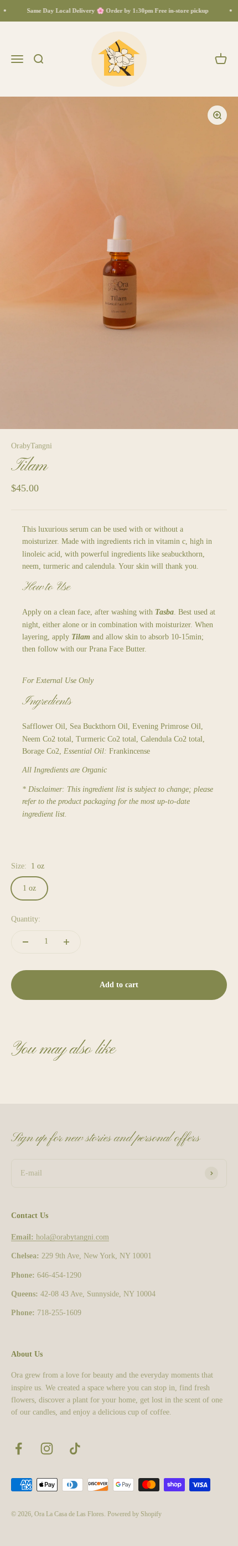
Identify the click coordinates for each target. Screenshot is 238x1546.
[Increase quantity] (66, 942)
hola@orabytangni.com (60, 1237)
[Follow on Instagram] (46, 1448)
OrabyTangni (31, 446)
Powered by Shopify (134, 1514)
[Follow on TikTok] (75, 1448)
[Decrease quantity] (25, 942)
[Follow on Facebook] (18, 1448)
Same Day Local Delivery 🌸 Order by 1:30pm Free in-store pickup (114, 10)
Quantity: (25, 919)
